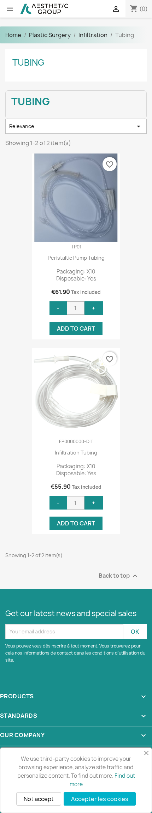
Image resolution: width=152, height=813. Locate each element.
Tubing (28, 62)
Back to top (119, 575)
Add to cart (76, 328)
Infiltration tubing (76, 452)
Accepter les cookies (99, 799)
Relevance (76, 126)
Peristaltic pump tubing (76, 257)
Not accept (39, 799)
